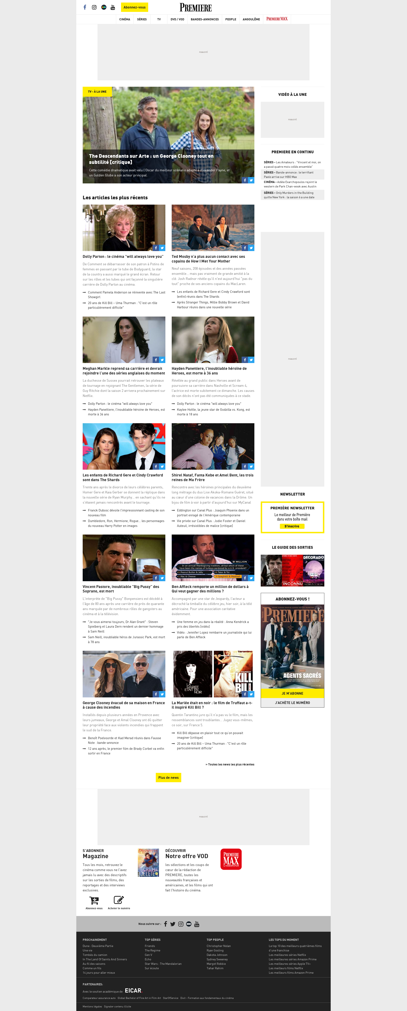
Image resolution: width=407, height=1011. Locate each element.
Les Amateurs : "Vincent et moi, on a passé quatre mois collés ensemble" (292, 164)
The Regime (152, 950)
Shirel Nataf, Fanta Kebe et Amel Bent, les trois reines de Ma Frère (213, 477)
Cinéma (124, 19)
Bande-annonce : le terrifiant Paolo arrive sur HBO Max (289, 174)
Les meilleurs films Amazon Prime (291, 972)
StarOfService (170, 998)
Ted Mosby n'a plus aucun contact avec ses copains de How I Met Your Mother (208, 258)
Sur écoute (152, 968)
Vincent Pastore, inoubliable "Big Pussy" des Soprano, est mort (121, 588)
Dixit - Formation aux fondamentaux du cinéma (207, 998)
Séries (142, 19)
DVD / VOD (177, 19)
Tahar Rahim (215, 968)
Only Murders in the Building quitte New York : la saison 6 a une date (289, 195)
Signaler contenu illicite (117, 1006)
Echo (148, 959)
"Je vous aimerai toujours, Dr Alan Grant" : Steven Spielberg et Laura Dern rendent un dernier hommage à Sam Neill (125, 626)
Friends (150, 946)
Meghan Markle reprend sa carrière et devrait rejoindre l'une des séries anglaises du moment (124, 370)
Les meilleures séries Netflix (287, 955)
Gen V (148, 955)
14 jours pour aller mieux (99, 972)
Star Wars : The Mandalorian (163, 963)
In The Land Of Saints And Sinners (105, 959)
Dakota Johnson (217, 955)
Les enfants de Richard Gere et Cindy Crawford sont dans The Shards (123, 477)
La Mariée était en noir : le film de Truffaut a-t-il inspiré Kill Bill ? (212, 705)
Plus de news (168, 777)
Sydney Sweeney (217, 959)
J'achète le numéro (292, 703)
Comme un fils (92, 968)
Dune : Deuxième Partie (98, 946)
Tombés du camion (95, 955)
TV (159, 19)
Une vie (87, 950)
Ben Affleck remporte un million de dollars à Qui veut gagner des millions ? (210, 588)
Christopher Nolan (219, 946)
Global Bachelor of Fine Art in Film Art (139, 998)
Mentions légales (92, 1006)
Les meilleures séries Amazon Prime (292, 959)
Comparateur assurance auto (99, 998)
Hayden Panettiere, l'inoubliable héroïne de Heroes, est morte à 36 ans (209, 370)
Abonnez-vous (135, 7)
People (230, 19)
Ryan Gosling (215, 950)
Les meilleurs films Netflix (286, 968)
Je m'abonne (292, 693)
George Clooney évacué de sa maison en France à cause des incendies (124, 705)
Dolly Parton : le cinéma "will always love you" (123, 256)
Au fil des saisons (94, 963)
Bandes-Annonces (205, 19)
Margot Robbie (216, 963)
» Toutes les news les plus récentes (230, 764)
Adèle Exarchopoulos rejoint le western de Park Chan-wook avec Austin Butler (290, 185)
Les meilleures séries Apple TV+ (290, 963)
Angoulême (251, 19)
